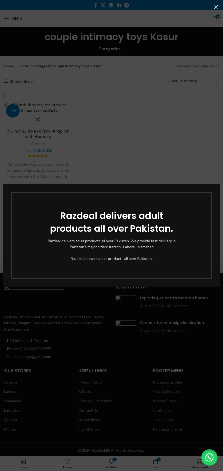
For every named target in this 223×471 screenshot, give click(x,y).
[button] (209, 457)
